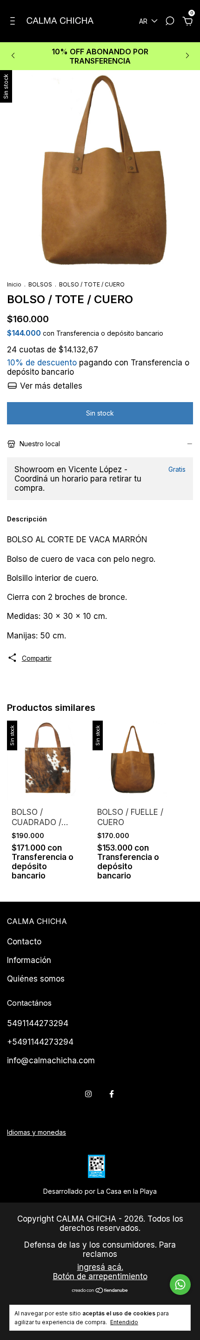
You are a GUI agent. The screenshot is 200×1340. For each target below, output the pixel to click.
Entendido (124, 1322)
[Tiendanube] (100, 1291)
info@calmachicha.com (51, 1060)
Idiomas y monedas (36, 1132)
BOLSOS (40, 284)
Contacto (24, 941)
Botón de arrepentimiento (100, 1276)
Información (29, 960)
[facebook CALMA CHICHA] (111, 1094)
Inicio (14, 284)
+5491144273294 (40, 1042)
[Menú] (14, 22)
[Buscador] (170, 22)
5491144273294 (37, 1023)
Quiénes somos (36, 978)
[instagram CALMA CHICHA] (88, 1094)
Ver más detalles (50, 385)
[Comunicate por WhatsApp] (180, 1284)
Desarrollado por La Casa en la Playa (100, 1191)
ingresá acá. (100, 1267)
